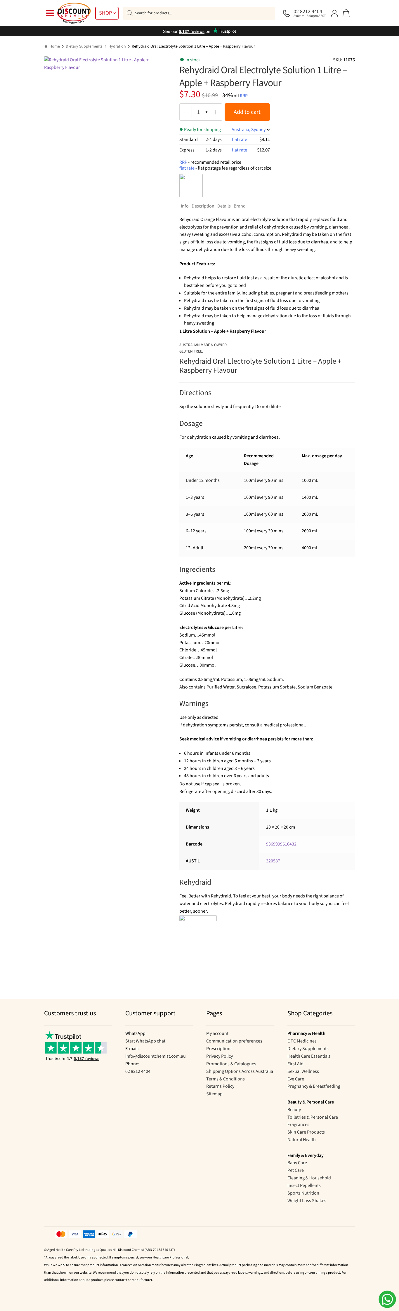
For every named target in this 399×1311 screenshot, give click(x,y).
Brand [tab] (240, 206)
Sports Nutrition (303, 1193)
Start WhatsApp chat (145, 1041)
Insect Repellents (304, 1185)
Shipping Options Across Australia (239, 1071)
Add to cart (247, 112)
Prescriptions (219, 1048)
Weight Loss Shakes (306, 1200)
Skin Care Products (306, 1132)
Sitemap (214, 1094)
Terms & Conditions (225, 1079)
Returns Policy (220, 1086)
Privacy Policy (219, 1056)
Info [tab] (185, 206)
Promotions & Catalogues (231, 1064)
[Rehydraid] (191, 185)
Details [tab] (224, 206)
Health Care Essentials (309, 1056)
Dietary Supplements (84, 46)
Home (54, 46)
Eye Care (295, 1079)
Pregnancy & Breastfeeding (313, 1086)
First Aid (295, 1064)
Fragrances (298, 1124)
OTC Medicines (302, 1041)
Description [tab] (203, 206)
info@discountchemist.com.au (155, 1056)
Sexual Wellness (303, 1071)
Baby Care (297, 1163)
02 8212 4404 (137, 1071)
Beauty (294, 1109)
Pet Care (295, 1170)
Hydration (117, 46)
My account (217, 1033)
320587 (273, 861)
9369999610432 (281, 844)
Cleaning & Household (309, 1178)
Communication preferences (234, 1041)
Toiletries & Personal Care (312, 1117)
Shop (105, 13)
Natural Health (301, 1139)
